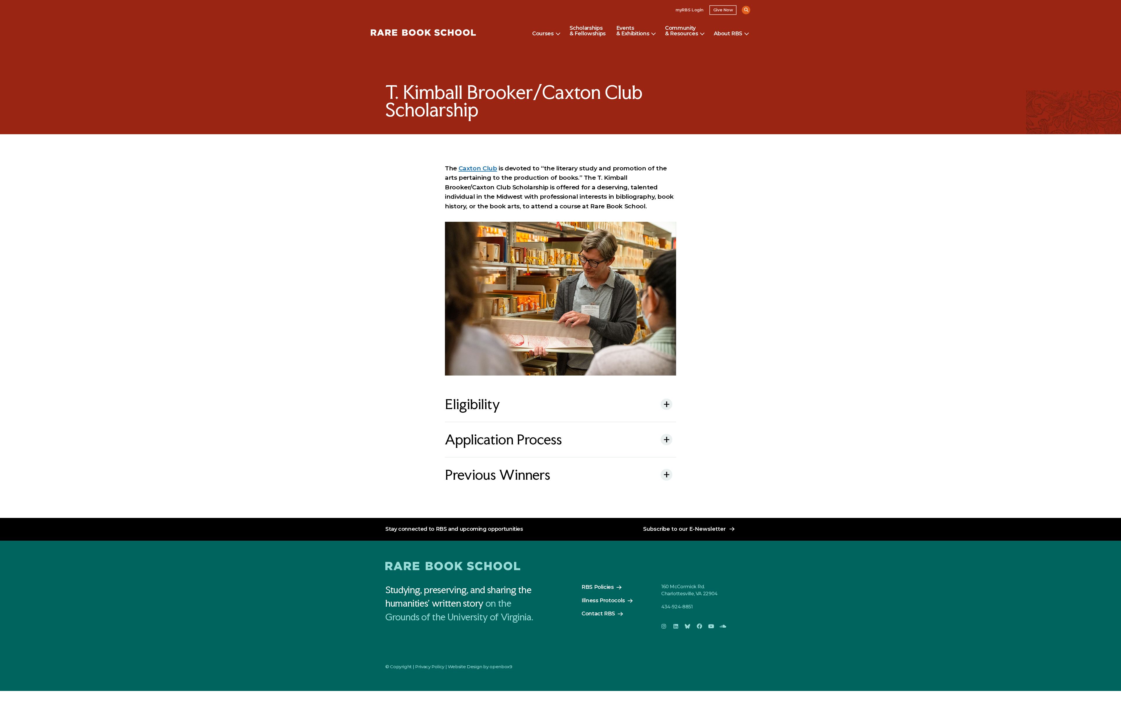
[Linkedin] (675, 626)
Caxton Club (478, 168)
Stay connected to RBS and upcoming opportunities (454, 529)
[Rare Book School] (423, 33)
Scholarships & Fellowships (588, 31)
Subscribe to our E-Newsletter (684, 529)
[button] (746, 10)
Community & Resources (681, 31)
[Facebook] (699, 626)
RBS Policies (598, 587)
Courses (542, 34)
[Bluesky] (687, 626)
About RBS (728, 34)
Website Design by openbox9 (480, 666)
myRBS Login (690, 10)
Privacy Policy (429, 666)
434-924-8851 (677, 607)
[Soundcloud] (723, 626)
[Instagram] (664, 626)
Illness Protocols (603, 600)
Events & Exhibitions (632, 31)
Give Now (723, 10)
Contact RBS (598, 613)
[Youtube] (711, 626)
